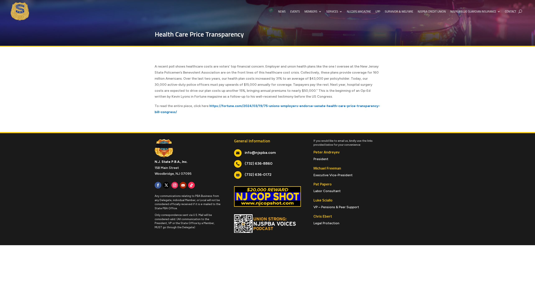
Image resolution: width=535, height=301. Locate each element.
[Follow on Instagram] (174, 185)
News (282, 11)
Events (295, 11)
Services (332, 11)
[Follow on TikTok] (191, 185)
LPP (378, 11)
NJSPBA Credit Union (432, 11)
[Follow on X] (166, 185)
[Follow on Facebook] (158, 185)
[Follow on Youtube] (183, 185)
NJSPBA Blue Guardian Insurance (473, 11)
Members (310, 11)
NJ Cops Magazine (359, 11)
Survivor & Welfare (399, 11)
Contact (510, 11)
